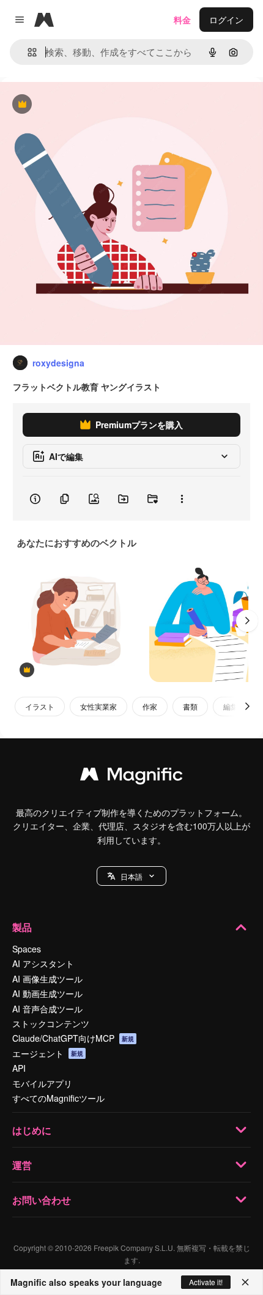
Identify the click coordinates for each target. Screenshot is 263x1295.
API (19, 1068)
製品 (22, 927)
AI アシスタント (43, 963)
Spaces (26, 949)
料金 (182, 19)
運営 (22, 1165)
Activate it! (206, 1282)
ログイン (226, 19)
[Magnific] (131, 777)
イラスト (39, 706)
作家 (150, 706)
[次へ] (247, 621)
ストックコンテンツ (50, 1023)
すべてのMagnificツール (58, 1098)
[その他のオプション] (181, 498)
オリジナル (84, 104)
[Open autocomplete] (27, 52)
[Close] (245, 1282)
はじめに (31, 1130)
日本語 (131, 876)
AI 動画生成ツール (47, 993)
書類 (190, 706)
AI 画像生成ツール (47, 979)
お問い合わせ (41, 1200)
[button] (131, 876)
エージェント (47, 1053)
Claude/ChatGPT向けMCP (73, 1038)
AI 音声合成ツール (47, 1009)
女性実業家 (98, 706)
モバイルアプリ (42, 1083)
